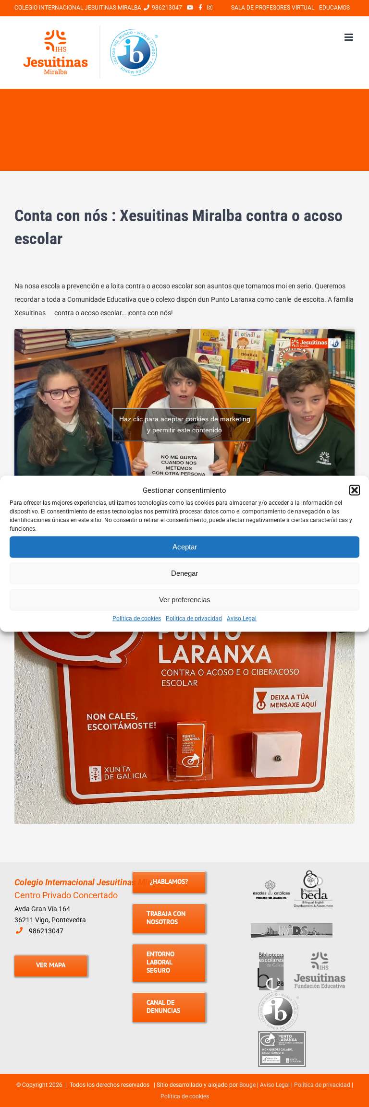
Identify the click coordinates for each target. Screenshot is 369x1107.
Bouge (247, 1085)
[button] (354, 490)
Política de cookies (136, 618)
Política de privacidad (194, 618)
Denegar (184, 573)
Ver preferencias (184, 599)
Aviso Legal (242, 618)
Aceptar (184, 547)
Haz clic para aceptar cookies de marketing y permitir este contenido (184, 424)
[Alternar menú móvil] (349, 37)
